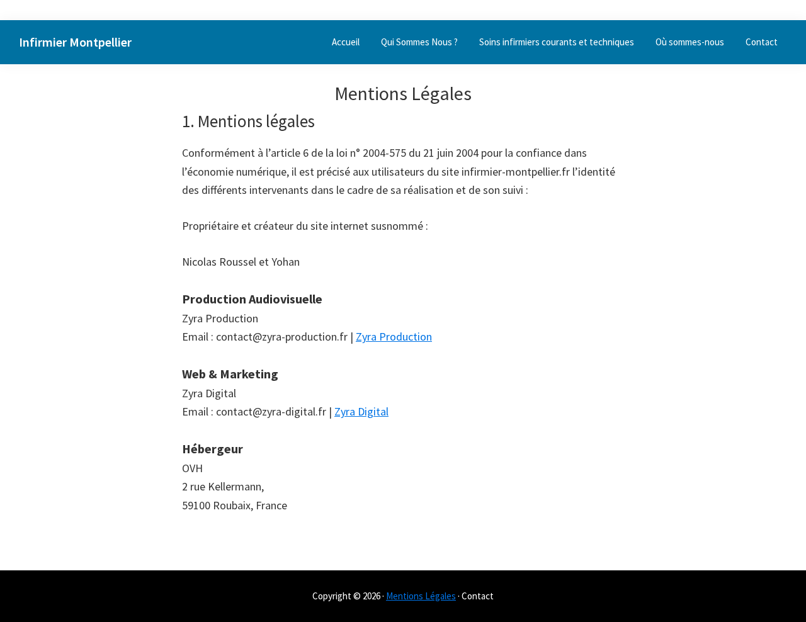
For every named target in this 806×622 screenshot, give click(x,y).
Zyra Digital (361, 411)
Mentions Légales (421, 596)
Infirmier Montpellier (75, 42)
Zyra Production (394, 336)
